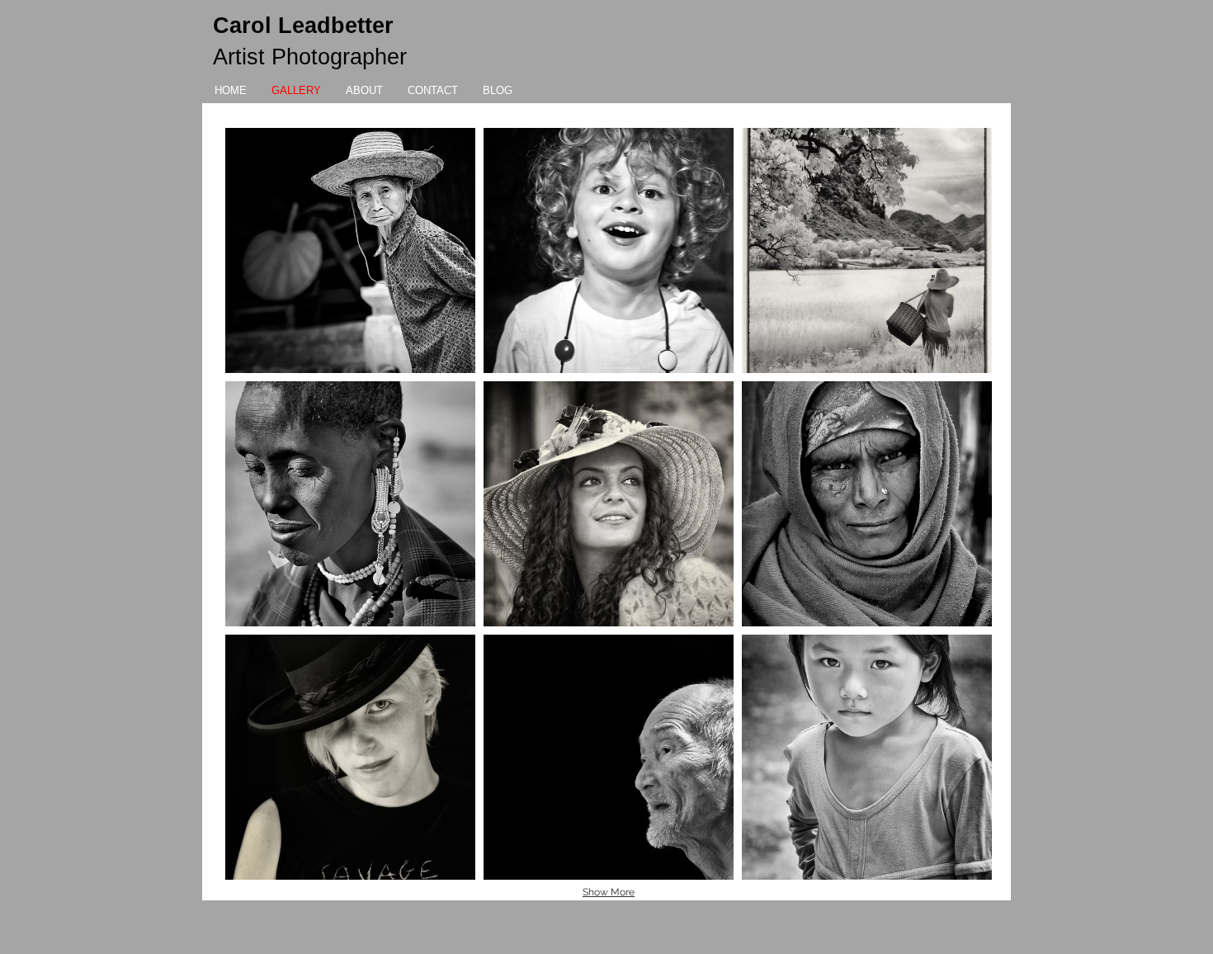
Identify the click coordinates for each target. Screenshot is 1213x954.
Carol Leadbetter (303, 25)
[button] (350, 250)
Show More (609, 892)
